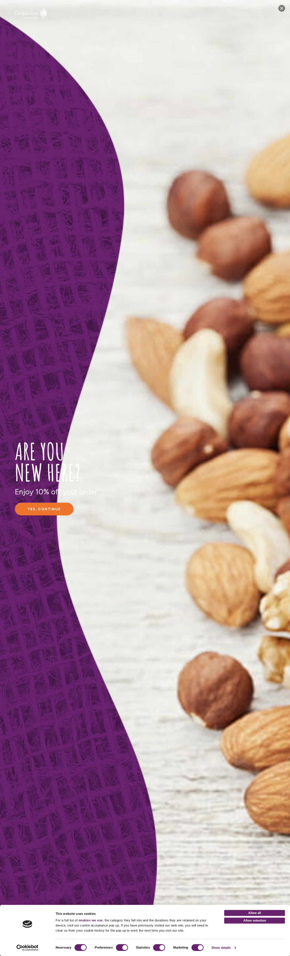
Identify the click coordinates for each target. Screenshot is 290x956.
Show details (221, 947)
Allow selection (254, 920)
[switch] (122, 947)
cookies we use (91, 920)
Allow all (254, 913)
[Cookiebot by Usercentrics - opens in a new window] (27, 948)
